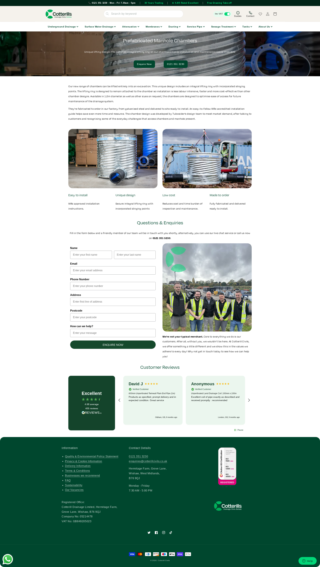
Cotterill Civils (164, 560)
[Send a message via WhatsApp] (8, 559)
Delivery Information (78, 465)
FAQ (68, 480)
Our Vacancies (74, 489)
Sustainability (73, 485)
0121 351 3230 (175, 64)
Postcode (76, 310)
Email (73, 263)
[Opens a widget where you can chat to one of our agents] (307, 561)
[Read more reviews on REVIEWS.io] (92, 413)
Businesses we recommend (82, 475)
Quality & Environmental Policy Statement (91, 456)
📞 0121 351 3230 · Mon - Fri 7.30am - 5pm (112, 3)
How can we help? (81, 326)
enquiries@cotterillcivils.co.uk (148, 461)
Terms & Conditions (77, 470)
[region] (184, 400)
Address (75, 295)
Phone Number (79, 279)
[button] (120, 400)
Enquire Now (144, 64)
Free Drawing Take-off (219, 3)
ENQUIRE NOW (113, 344)
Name (74, 248)
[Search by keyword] (107, 13)
